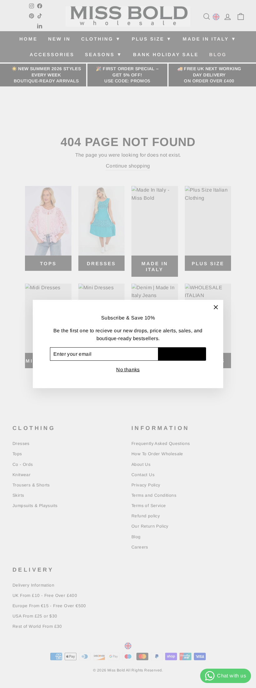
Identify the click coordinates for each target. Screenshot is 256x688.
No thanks (128, 369)
